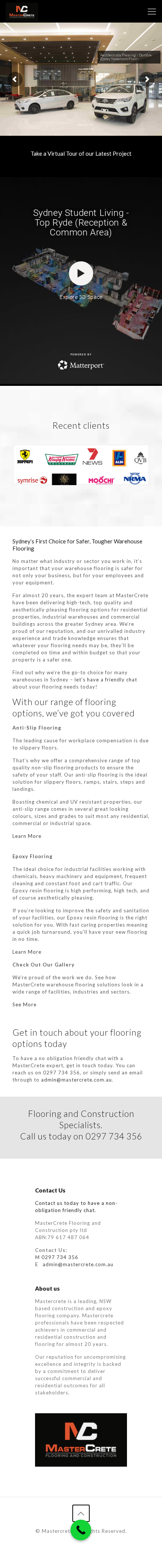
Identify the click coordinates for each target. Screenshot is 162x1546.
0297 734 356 (59, 1257)
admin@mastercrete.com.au (76, 1080)
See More (24, 1004)
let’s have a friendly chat (106, 680)
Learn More (26, 836)
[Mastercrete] (22, 11)
